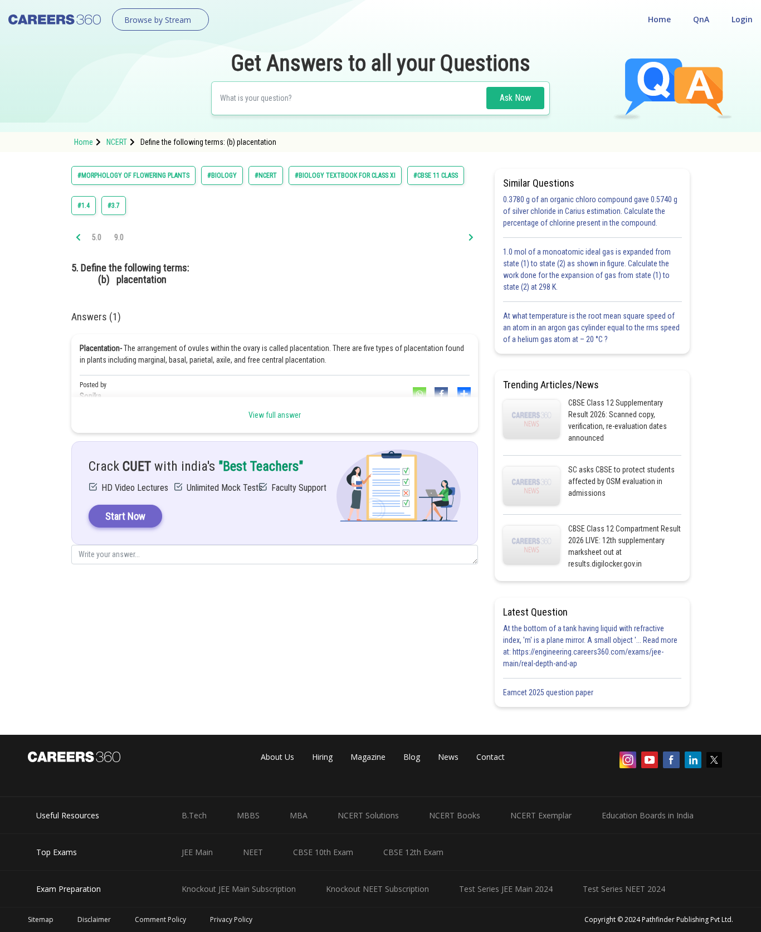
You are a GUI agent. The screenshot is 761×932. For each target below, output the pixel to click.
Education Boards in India (648, 815)
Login (742, 19)
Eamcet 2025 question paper (549, 692)
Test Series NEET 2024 (624, 889)
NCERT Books (454, 815)
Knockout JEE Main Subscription (239, 889)
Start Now (125, 516)
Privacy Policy (231, 919)
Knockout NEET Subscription (377, 889)
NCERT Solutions (368, 815)
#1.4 (83, 205)
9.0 (119, 237)
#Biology (222, 175)
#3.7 (114, 205)
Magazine (368, 757)
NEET (253, 852)
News (448, 757)
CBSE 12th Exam (413, 852)
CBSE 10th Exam (323, 852)
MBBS (248, 815)
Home (659, 19)
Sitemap (40, 919)
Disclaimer (94, 919)
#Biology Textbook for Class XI (345, 175)
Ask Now (515, 97)
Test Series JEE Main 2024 (506, 889)
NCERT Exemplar (541, 815)
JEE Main (197, 852)
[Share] (463, 394)
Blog (411, 757)
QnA (701, 19)
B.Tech (194, 815)
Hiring (322, 757)
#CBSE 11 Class (435, 175)
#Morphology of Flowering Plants (133, 175)
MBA (299, 815)
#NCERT (266, 175)
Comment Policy (160, 919)
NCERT (116, 142)
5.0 (96, 237)
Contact (490, 757)
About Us (277, 757)
